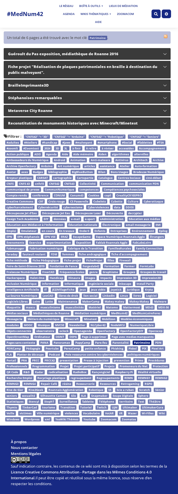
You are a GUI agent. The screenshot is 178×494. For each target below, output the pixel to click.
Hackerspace (16, 278)
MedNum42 (119, 313)
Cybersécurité (48, 207)
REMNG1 (144, 378)
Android (59, 160)
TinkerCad (29, 407)
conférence (40, 196)
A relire (91, 148)
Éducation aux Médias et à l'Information (35, 225)
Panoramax (62, 343)
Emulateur (28, 231)
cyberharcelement (20, 207)
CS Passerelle (79, 201)
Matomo (112, 307)
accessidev (126, 148)
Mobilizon (108, 319)
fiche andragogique (92, 254)
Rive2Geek (35, 390)
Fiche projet (72, 260)
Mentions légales (26, 453)
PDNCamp (14, 349)
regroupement (81, 378)
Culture (133, 201)
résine (66, 384)
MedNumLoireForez (146, 313)
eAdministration (112, 219)
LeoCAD (48, 296)
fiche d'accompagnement (129, 254)
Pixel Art (158, 349)
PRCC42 (49, 360)
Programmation (43, 366)
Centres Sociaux (129, 178)
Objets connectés (19, 331)
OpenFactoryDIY (131, 331)
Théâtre (155, 401)
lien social (90, 296)
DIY (46, 219)
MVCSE (59, 325)
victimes (25, 413)
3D (57, 148)
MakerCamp (90, 301)
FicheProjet (94, 260)
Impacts (106, 278)
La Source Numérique (22, 296)
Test (141, 401)
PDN (158, 343)
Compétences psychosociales (124, 190)
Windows (13, 419)
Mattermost (131, 307)
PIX (144, 349)
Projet (64, 366)
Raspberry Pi (124, 372)
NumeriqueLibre (142, 325)
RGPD (148, 384)
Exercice (35, 243)
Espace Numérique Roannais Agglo (120, 237)
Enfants (99, 231)
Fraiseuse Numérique (22, 272)
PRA (24, 360)
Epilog (163, 231)
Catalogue (105, 178)
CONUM (59, 196)
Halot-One (37, 278)
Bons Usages (119, 172)
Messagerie (14, 319)
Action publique (18, 154)
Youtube (89, 419)
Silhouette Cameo (53, 396)
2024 (47, 148)
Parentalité (120, 343)
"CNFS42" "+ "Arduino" (69, 137)
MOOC (28, 325)
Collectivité (88, 184)
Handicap (56, 278)
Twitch (102, 407)
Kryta (149, 290)
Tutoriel (86, 407)
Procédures (156, 360)
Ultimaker (130, 407)
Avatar (11, 172)
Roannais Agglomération (65, 390)
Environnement (143, 231)
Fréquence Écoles (72, 272)
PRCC (35, 360)
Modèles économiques (136, 319)
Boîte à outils (89, 6)
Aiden (102, 154)
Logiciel (151, 296)
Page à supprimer (94, 337)
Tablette (88, 401)
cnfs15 (39, 184)
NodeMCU (118, 325)
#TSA (160, 142)
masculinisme (50, 307)
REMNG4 (30, 384)
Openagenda (83, 331)
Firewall (125, 260)
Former (129, 266)
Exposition (83, 243)
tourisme (48, 407)
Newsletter (77, 325)
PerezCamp (72, 349)
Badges (38, 172)
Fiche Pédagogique (46, 260)
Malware (160, 301)
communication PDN (144, 184)
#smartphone (107, 142)
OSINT (60, 337)
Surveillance (68, 401)
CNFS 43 (24, 184)
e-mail (75, 219)
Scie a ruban (125, 390)
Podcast (54, 354)
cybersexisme (72, 207)
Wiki (162, 413)
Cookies (93, 196)
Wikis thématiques (94, 14)
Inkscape (125, 284)
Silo (73, 396)
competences (89, 190)
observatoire (45, 331)
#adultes (13, 142)
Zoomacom (125, 14)
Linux (124, 296)
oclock (64, 331)
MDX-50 (163, 307)
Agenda (69, 14)
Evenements (15, 243)
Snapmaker (99, 396)
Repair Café (49, 384)
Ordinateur (42, 337)
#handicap (49, 142)
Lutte (49, 301)
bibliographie (57, 172)
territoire (126, 401)
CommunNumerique (59, 190)
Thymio (12, 407)
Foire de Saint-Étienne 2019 (25, 266)
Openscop (155, 331)
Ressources (108, 384)
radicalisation (58, 372)
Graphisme (110, 272)
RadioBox (80, 372)
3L (66, 148)
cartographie (62, 178)
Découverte (114, 213)
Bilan (101, 172)
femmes (68, 254)
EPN (9, 237)
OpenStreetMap (18, 337)
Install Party (145, 284)
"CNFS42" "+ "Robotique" (107, 137)
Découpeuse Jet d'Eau (22, 213)
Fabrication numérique (46, 248)
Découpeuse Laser (88, 213)
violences (71, 413)
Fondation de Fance (63, 266)
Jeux (83, 290)
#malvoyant (83, 142)
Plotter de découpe (30, 354)
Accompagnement (152, 148)
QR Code (12, 372)
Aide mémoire (83, 154)
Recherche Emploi (19, 378)
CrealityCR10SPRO (129, 196)
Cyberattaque (153, 201)
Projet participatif (86, 366)
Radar (39, 372)
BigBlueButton (82, 172)
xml (47, 419)
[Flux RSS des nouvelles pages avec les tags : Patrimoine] (165, 36)
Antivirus (121, 160)
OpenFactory (106, 331)
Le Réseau (66, 6)
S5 (109, 390)
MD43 (149, 307)
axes (24, 172)
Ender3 (84, 231)
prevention (122, 360)
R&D (26, 372)
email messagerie (138, 225)
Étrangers (157, 237)
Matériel (95, 307)
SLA (83, 396)
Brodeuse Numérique (148, 172)
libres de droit (68, 296)
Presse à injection (96, 360)
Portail (11, 360)
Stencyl (34, 401)
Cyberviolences (98, 207)
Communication (112, 184)
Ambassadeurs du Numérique (28, 160)
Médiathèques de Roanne (51, 313)
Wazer (132, 413)
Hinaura (74, 278)
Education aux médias (144, 219)
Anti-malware (100, 160)
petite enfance (95, 349)
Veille (10, 413)
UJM (114, 407)
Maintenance (67, 301)
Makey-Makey (139, 301)
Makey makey (114, 301)
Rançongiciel (101, 372)
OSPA (73, 337)
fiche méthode (17, 260)
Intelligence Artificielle (23, 290)
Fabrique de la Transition (85, 248)
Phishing (117, 349)
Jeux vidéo (98, 290)
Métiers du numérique (43, 319)
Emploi (11, 231)
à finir (76, 148)
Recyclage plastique (51, 378)
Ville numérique (48, 413)
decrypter (135, 213)
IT (45, 290)
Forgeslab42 (91, 266)
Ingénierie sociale (101, 284)
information (50, 284)
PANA (44, 343)
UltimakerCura (152, 407)
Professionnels (17, 366)
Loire (36, 301)
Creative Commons (20, 201)
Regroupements (108, 378)
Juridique (133, 290)
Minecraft (72, 319)
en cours (48, 231)
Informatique (74, 284)
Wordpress (32, 419)
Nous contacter (24, 447)
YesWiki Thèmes (66, 419)
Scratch (144, 390)
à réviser (108, 148)
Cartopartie (85, 178)
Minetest (90, 319)
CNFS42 (54, 184)
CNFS (10, 184)
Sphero (143, 396)
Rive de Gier (15, 390)
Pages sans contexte (21, 343)
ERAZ (64, 237)
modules (13, 325)
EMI (158, 225)
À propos (18, 441)
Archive (158, 160)
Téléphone (106, 401)
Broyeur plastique (19, 178)
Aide (98, 22)
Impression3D (151, 278)
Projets (109, 366)
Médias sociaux (17, 313)
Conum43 (76, 196)
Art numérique (68, 166)
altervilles (141, 154)
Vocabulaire (91, 413)
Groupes (129, 272)
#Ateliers (30, 142)
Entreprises (118, 231)
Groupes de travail (153, 272)
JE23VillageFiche (63, 290)
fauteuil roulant (34, 254)
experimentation (58, 243)
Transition (67, 407)
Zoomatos (129, 419)
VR (121, 413)
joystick (116, 290)
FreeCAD (48, 272)
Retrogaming (130, 384)
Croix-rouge (56, 201)
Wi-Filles (147, 413)
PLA (9, 354)
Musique (44, 325)
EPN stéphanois (28, 237)
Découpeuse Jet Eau (56, 213)
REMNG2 (161, 378)
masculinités (74, 307)
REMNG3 (12, 384)
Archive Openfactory (21, 166)
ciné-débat (153, 178)
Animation (78, 160)
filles (110, 260)
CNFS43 (69, 184)
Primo (139, 360)
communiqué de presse (23, 190)
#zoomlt (12, 148)
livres (137, 296)
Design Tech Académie (22, 219)
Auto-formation (146, 166)
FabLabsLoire (142, 243)
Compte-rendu (17, 196)
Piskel (133, 349)
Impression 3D (127, 278)
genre (93, 272)
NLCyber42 (98, 325)
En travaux (66, 231)
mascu (30, 307)
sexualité (28, 396)
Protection (160, 366)
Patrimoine (142, 343)
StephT (49, 401)
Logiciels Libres (17, 301)
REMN (128, 378)
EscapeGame (82, 237)
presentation (69, 360)
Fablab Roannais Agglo (111, 243)
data (117, 207)
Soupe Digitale (123, 396)
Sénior (159, 390)
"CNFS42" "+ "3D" (36, 137)
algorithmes (120, 154)
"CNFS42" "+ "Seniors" (144, 137)
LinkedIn (108, 296)
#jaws (66, 142)
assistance (107, 166)
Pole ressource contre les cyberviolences (93, 354)
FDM (54, 254)
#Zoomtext (31, 148)
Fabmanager (15, 248)
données (60, 219)
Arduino (47, 166)
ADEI (37, 154)
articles (89, 166)
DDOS (130, 207)
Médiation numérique (90, 313)
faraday (12, 254)
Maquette (14, 307)
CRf (40, 201)
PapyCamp (82, 343)
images (90, 278)
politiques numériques (143, 354)
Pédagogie (33, 349)
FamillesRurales (119, 248)
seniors (12, 396)
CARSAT (42, 178)
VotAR (109, 413)
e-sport (90, 219)
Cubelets (99, 201)
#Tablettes (144, 142)
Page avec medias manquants (132, 337)
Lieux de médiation (123, 6)
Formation (111, 266)
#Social (127, 142)
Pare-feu (101, 343)
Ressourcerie (85, 384)
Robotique (96, 390)
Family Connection (149, 248)
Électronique (111, 225)
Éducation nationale (82, 225)
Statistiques (15, 401)
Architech (141, 160)
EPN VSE (50, 237)
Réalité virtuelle (149, 372)
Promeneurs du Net (134, 366)
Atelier (125, 166)
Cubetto (116, 201)
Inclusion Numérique (22, 284)
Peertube (52, 349)
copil (107, 196)
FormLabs (147, 266)
